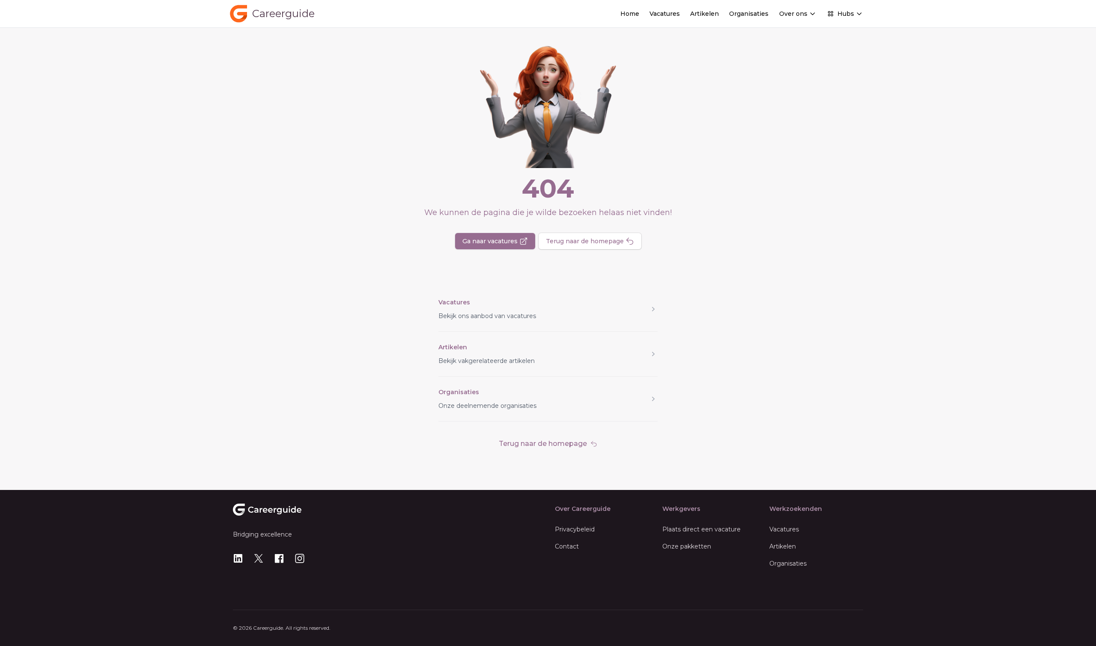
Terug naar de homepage (585, 241)
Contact (567, 546)
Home (629, 14)
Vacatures (664, 14)
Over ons (793, 14)
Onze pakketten (686, 546)
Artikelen (704, 14)
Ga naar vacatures (490, 241)
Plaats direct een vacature (701, 529)
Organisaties (748, 14)
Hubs (845, 14)
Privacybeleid (575, 529)
